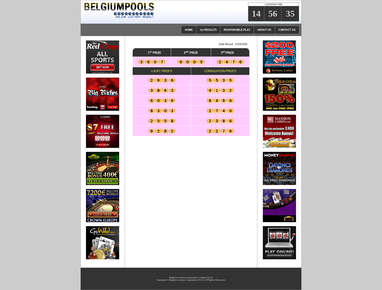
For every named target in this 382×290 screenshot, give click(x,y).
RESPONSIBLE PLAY (237, 29)
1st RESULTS (208, 29)
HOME (189, 29)
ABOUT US (264, 29)
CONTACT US (287, 29)
